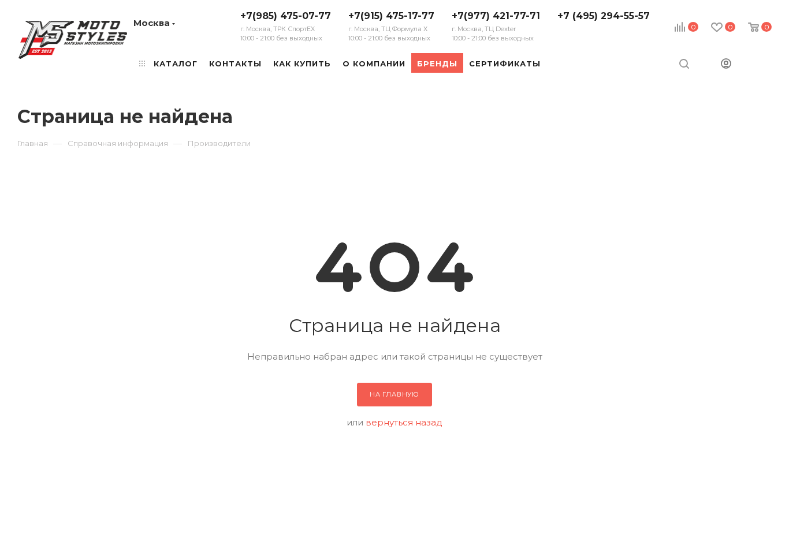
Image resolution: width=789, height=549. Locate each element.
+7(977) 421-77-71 (496, 26)
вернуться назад (404, 422)
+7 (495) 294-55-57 (603, 15)
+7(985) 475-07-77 (285, 26)
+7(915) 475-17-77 (391, 26)
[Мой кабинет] (726, 65)
